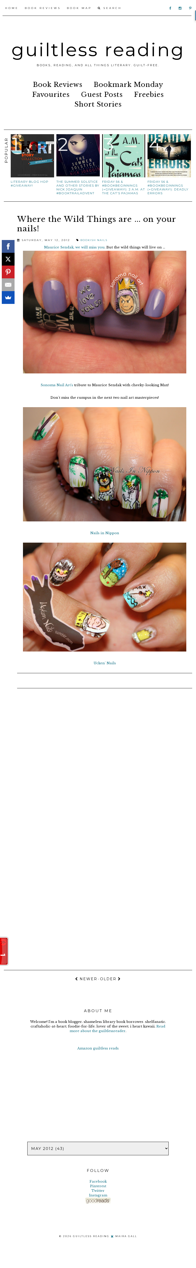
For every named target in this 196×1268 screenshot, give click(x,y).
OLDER (109, 979)
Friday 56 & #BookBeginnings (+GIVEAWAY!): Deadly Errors (168, 187)
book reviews (57, 85)
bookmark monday (128, 85)
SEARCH (111, 8)
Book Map (79, 8)
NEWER (87, 979)
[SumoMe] (8, 297)
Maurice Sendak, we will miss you (74, 247)
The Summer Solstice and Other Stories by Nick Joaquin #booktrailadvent (77, 187)
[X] (8, 259)
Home (12, 8)
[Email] (8, 284)
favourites (51, 94)
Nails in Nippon (104, 533)
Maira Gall (126, 1236)
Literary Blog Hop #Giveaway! (29, 183)
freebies (149, 94)
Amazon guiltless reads (98, 1048)
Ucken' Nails (105, 663)
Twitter (98, 1191)
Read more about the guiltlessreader (117, 1028)
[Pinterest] (8, 272)
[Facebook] (8, 246)
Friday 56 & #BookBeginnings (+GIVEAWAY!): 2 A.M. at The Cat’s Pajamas (123, 187)
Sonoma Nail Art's (57, 385)
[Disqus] (98, 760)
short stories (98, 104)
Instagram (98, 1195)
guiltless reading (98, 49)
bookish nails (93, 240)
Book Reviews (43, 8)
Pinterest (98, 1186)
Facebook (98, 1181)
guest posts (102, 94)
